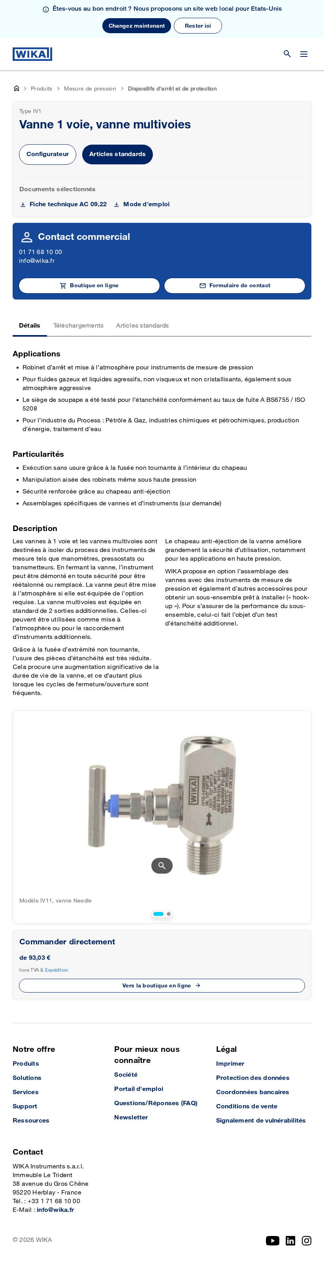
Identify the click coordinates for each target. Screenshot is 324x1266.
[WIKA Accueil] (32, 54)
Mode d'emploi (146, 204)
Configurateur (47, 154)
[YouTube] (273, 1240)
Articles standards (117, 154)
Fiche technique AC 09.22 (68, 204)
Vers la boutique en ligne (156, 985)
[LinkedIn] (291, 1240)
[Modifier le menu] (303, 54)
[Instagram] (306, 1240)
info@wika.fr (37, 261)
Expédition (57, 970)
